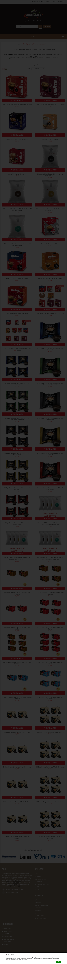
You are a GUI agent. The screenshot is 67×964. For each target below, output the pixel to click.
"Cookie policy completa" (23, 959)
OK (58, 962)
